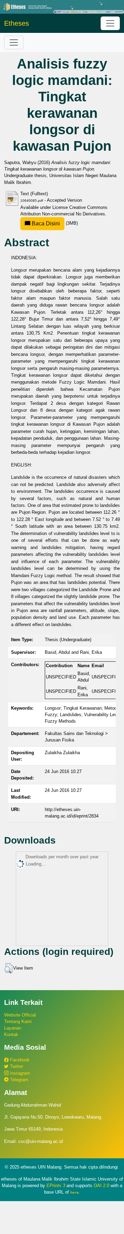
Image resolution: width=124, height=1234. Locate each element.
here (74, 1192)
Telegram (18, 1079)
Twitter (16, 1066)
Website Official (20, 1015)
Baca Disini (45, 223)
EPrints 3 (55, 1185)
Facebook (19, 1059)
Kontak (11, 1034)
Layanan (12, 1028)
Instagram (19, 1073)
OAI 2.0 (101, 1185)
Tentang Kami (18, 1021)
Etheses (16, 23)
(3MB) (54, 223)
